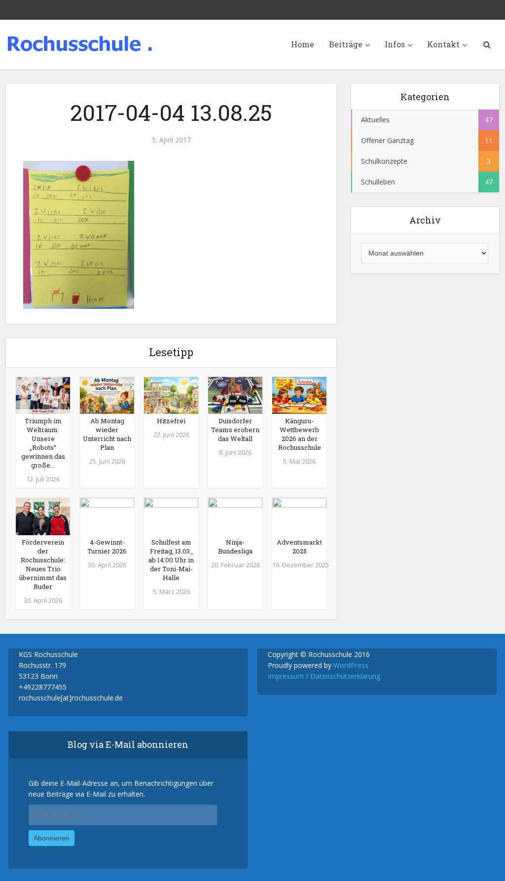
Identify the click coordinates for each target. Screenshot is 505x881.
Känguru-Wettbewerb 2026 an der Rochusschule (299, 434)
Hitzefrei (171, 420)
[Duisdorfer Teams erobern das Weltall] (235, 394)
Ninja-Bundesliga (235, 546)
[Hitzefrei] (171, 394)
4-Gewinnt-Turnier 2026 (107, 546)
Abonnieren (52, 838)
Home (302, 44)
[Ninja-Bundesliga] (235, 515)
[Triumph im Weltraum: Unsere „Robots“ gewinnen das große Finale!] (43, 394)
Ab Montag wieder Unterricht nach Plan (107, 434)
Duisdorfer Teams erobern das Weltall (235, 429)
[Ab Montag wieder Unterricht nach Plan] (107, 394)
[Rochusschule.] (80, 41)
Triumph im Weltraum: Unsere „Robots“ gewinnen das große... (43, 443)
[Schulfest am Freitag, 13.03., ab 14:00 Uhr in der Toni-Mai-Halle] (171, 515)
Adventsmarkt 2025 (299, 546)
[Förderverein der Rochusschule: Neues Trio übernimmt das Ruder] (43, 515)
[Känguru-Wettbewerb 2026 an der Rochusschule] (299, 394)
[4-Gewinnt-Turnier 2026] (107, 515)
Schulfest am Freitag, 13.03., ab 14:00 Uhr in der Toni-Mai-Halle (171, 560)
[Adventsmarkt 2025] (299, 515)
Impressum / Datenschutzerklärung (324, 676)
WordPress (350, 665)
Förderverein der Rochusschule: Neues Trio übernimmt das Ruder (43, 564)
